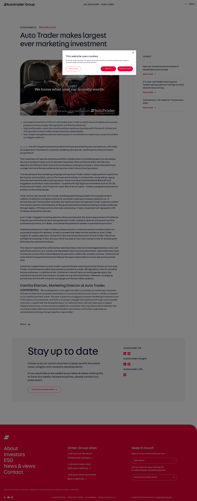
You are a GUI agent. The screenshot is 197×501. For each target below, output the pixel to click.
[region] (99, 62)
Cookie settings (73, 68)
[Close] (133, 52)
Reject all (108, 68)
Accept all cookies (125, 68)
